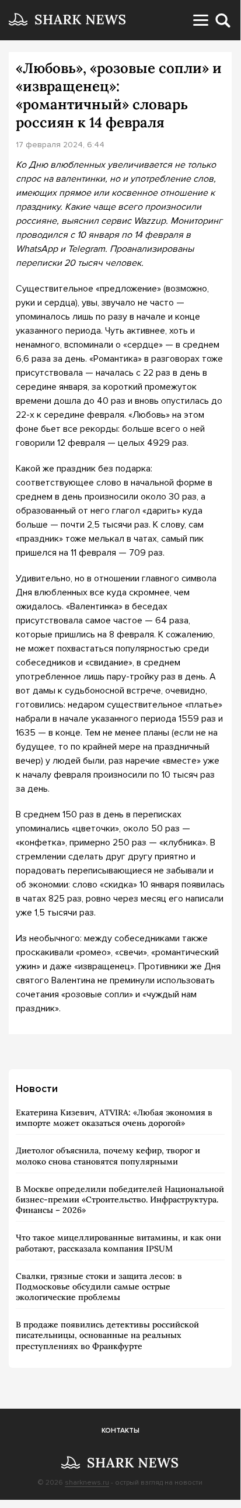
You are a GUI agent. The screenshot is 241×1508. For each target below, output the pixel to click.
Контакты (120, 1430)
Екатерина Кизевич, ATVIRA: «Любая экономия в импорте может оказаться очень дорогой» (114, 1117)
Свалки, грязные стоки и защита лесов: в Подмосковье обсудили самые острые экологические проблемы (99, 1286)
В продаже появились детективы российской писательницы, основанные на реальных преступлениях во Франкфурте (107, 1335)
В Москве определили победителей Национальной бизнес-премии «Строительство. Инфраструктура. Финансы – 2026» (120, 1199)
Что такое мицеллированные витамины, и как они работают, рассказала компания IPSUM (118, 1242)
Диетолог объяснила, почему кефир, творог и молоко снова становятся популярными (108, 1155)
